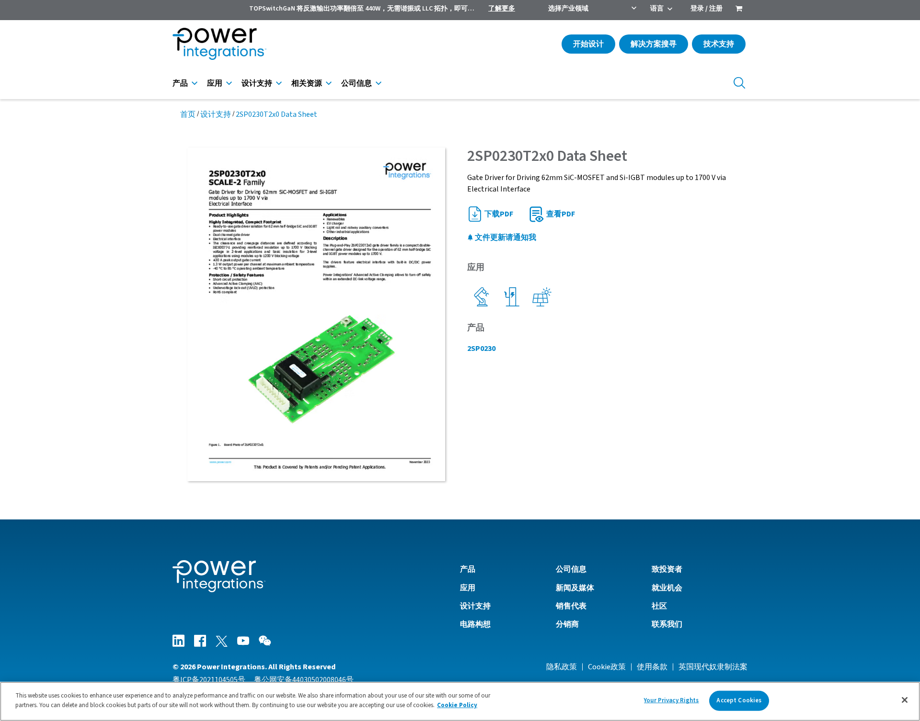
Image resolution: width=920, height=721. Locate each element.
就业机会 (667, 588)
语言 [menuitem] (657, 8)
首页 (188, 114)
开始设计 (588, 44)
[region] (460, 701)
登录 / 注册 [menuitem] (706, 8)
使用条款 (652, 667)
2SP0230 (481, 348)
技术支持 (718, 44)
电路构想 (475, 624)
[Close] (904, 699)
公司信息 (356, 83)
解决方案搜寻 (654, 44)
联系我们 (667, 624)
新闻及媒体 (575, 588)
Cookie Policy (457, 704)
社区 (659, 606)
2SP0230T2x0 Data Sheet (276, 114)
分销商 (567, 624)
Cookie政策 (607, 667)
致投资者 (667, 569)
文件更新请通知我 (504, 237)
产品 (180, 83)
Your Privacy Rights (671, 700)
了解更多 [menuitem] (501, 8)
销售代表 (571, 606)
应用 (214, 83)
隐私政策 (561, 667)
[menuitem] (739, 9)
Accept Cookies (738, 700)
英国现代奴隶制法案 (713, 667)
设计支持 (257, 83)
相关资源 (306, 83)
